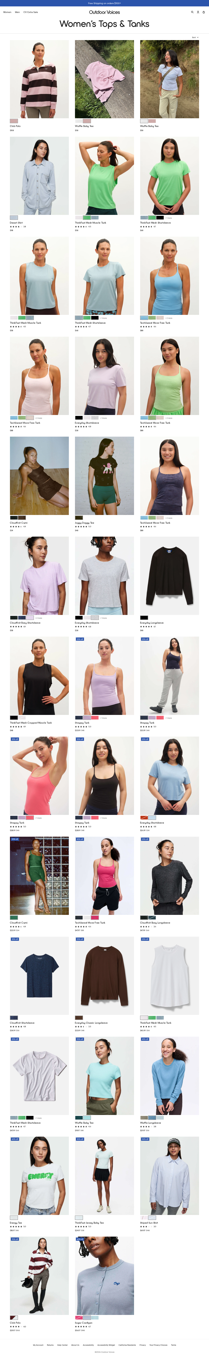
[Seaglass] (87, 1118)
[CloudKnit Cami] (39, 476)
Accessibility (88, 1345)
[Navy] (22, 618)
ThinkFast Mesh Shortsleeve (155, 222)
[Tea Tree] (144, 1118)
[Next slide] (65, 79)
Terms (173, 1345)
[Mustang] (144, 818)
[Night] (79, 917)
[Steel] (160, 1118)
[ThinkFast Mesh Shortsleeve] (169, 176)
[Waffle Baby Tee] (104, 79)
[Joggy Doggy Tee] (104, 476)
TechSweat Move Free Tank (155, 322)
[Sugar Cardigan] (104, 1276)
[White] (79, 121)
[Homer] (79, 518)
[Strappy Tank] (104, 676)
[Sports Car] (95, 718)
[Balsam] (152, 917)
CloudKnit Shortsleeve (22, 1022)
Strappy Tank (82, 722)
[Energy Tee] (39, 1176)
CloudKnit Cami (18, 522)
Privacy (143, 1345)
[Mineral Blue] (144, 318)
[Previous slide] (13, 79)
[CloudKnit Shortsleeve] (39, 976)
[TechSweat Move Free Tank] (169, 276)
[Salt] (14, 217)
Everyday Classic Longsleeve (91, 1022)
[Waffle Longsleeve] (169, 1076)
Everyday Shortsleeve (87, 422)
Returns (50, 1345)
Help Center (62, 1345)
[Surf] (152, 818)
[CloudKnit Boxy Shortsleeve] (39, 576)
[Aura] (79, 1218)
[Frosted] (95, 217)
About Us (75, 1345)
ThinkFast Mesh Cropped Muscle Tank (31, 722)
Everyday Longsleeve (152, 622)
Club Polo (15, 126)
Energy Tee (16, 1222)
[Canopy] (87, 217)
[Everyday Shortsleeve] (104, 376)
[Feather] (160, 318)
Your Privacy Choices (158, 1345)
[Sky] (95, 1318)
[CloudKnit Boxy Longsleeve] (169, 876)
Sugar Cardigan (83, 1322)
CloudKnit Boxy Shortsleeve (25, 622)
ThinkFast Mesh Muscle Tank (90, 222)
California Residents (127, 1345)
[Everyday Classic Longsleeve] (104, 976)
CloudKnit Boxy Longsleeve (155, 922)
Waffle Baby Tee (84, 126)
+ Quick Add (39, 113)
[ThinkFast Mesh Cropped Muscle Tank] (39, 676)
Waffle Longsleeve (150, 1122)
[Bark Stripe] (14, 1318)
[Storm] (152, 1118)
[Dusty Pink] (87, 121)
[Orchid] (30, 618)
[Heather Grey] (95, 418)
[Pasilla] (79, 1018)
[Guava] (144, 1218)
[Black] (160, 217)
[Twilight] (87, 718)
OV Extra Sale (30, 12)
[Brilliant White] (79, 217)
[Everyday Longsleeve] (169, 576)
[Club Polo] (39, 79)
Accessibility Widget (106, 1345)
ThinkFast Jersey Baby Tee (89, 1222)
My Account (38, 1345)
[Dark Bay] (22, 518)
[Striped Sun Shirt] (169, 1176)
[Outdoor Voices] (104, 12)
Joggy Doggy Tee (84, 522)
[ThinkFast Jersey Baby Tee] (104, 1176)
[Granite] (87, 1318)
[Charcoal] (14, 518)
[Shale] (14, 1218)
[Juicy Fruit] (95, 917)
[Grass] (14, 917)
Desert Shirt (16, 222)
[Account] (198, 12)
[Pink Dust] (14, 121)
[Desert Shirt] (39, 176)
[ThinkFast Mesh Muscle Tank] (104, 176)
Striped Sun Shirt (149, 1222)
